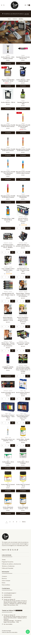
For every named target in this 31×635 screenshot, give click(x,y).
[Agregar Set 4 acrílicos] (27, 422)
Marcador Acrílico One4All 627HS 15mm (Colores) (8, 196)
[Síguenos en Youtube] (15, 550)
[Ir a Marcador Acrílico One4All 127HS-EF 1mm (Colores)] (8, 116)
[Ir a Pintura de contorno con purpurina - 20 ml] (8, 431)
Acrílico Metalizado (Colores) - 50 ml (23, 508)
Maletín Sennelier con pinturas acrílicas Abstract (23, 245)
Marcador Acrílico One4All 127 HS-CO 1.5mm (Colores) (23, 126)
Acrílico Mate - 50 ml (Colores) (23, 462)
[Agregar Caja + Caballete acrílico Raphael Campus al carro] (12, 277)
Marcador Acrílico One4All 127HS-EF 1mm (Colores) (8, 125)
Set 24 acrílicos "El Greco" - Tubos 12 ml (23, 393)
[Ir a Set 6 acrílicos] (8, 407)
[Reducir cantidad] (17, 228)
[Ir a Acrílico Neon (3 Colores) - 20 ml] (8, 476)
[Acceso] (25, 5)
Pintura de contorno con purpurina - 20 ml (8, 440)
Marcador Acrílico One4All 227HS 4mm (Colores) (23, 150)
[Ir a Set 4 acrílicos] (23, 407)
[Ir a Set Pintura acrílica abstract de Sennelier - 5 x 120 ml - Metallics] (8, 236)
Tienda (3, 559)
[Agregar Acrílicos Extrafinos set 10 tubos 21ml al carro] (12, 398)
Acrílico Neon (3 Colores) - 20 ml (8, 485)
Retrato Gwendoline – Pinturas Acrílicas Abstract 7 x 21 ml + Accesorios (23, 319)
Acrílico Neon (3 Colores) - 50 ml (23, 485)
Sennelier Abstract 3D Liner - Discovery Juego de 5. (23, 270)
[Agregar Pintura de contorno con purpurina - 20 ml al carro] (12, 445)
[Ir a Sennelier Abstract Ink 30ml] (23, 94)
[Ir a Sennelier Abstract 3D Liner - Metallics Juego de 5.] (8, 285)
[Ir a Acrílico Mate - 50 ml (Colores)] (23, 453)
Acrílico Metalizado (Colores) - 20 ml (8, 508)
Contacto (4, 576)
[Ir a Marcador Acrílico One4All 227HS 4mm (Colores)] (23, 141)
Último (24, 521)
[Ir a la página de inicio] (15, 5)
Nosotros (4, 578)
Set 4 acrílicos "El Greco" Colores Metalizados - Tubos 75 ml (23, 416)
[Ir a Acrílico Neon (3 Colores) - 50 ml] (23, 476)
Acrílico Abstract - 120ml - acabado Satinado (23, 80)
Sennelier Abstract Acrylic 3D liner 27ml (23, 57)
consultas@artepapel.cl (10, 593)
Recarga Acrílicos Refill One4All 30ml (23, 196)
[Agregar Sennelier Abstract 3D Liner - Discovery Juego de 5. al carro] (27, 277)
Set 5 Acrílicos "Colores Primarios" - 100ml (23, 343)
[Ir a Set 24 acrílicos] (23, 384)
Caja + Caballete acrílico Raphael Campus (8, 269)
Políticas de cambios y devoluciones (11, 564)
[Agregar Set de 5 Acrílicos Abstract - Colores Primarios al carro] (27, 228)
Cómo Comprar (6, 580)
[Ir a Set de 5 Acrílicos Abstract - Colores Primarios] (23, 210)
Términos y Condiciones (8, 566)
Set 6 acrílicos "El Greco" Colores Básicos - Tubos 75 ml (8, 416)
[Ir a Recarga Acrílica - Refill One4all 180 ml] (8, 210)
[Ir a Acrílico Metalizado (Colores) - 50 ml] (23, 499)
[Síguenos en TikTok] (17, 550)
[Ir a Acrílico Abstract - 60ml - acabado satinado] (8, 49)
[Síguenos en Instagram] (8, 550)
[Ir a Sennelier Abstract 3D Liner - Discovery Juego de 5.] (23, 260)
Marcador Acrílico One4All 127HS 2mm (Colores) (8, 150)
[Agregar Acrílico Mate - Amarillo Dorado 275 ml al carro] (27, 445)
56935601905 (7, 597)
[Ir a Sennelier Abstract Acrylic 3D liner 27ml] (23, 49)
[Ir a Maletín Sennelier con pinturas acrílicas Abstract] (23, 236)
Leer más (26, 13)
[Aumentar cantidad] (23, 228)
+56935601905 (8, 595)
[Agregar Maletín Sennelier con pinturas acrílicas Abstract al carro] (27, 252)
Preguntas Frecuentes (7, 561)
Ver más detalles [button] (8, 624)
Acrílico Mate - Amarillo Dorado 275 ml (23, 440)
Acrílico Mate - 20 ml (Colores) (8, 462)
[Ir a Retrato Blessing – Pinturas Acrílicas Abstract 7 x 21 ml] (8, 309)
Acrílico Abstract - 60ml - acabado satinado (8, 57)
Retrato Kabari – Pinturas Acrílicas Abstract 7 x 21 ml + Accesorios (23, 295)
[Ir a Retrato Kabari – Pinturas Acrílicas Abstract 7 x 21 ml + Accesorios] (23, 285)
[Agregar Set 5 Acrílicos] (27, 350)
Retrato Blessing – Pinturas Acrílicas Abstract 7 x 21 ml (8, 319)
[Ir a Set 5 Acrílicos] (23, 334)
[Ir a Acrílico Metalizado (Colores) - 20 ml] (8, 499)
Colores (15, 18)
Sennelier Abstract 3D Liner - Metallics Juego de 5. (8, 295)
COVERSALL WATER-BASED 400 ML (8, 367)
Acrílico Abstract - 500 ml (8, 102)
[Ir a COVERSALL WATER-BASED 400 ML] (8, 358)
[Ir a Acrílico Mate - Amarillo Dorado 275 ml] (23, 431)
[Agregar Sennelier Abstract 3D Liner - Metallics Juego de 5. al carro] (12, 301)
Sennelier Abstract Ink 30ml (23, 103)
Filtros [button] (16, 32)
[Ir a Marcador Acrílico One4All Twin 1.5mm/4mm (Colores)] (8, 163)
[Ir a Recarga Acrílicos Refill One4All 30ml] (23, 187)
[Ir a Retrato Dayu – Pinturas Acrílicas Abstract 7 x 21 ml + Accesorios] (8, 334)
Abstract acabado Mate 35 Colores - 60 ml (8, 80)
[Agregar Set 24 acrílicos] (27, 398)
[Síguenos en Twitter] (13, 550)
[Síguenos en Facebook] (10, 550)
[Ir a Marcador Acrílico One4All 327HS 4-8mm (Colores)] (23, 163)
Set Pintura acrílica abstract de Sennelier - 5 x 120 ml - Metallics (8, 246)
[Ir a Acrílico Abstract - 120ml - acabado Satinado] (23, 71)
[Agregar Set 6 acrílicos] (12, 422)
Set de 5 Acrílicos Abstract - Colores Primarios (23, 220)
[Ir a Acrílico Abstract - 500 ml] (8, 94)
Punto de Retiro (6, 585)
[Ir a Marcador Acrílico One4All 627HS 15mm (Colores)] (8, 187)
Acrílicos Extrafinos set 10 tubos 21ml (8, 393)
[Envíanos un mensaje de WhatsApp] (28, 632)
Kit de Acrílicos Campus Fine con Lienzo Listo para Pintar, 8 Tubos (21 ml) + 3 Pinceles (23, 369)
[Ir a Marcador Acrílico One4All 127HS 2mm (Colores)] (8, 141)
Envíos (3, 582)
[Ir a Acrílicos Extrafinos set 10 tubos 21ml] (8, 384)
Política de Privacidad (7, 568)
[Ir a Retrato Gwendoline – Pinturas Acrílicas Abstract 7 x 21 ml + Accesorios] (23, 309)
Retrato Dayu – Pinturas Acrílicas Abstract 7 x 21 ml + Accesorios (8, 344)
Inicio (9, 18)
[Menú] (1, 5)
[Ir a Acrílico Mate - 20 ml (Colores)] (8, 453)
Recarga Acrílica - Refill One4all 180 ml (8, 219)
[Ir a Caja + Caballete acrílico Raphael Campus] (8, 260)
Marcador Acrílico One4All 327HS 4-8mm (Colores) (23, 172)
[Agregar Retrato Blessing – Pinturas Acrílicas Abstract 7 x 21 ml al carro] (12, 326)
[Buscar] (3, 5)
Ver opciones (8, 63)
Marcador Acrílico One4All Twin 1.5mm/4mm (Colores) (8, 173)
